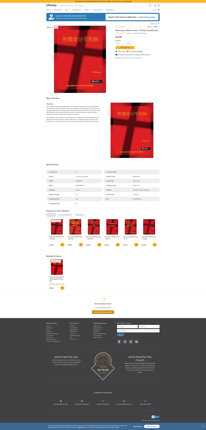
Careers (48, 329)
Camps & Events (97, 10)
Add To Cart (126, 47)
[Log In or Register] (155, 5)
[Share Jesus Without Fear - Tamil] (130, 226)
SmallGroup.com (97, 337)
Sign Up (120, 335)
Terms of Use (49, 337)
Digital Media (76, 10)
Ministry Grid (96, 326)
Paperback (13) (80, 215)
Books (66, 10)
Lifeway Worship (97, 327)
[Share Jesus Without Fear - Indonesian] (93, 226)
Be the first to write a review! (103, 312)
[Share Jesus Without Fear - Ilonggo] (149, 226)
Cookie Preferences (75, 335)
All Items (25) (51, 215)
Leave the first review (140, 33)
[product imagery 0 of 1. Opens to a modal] (80, 59)
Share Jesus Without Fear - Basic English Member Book (56, 279)
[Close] (203, 426)
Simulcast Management (99, 333)
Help (71, 337)
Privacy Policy (49, 335)
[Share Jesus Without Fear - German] (112, 226)
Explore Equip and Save (147, 17)
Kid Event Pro (96, 329)
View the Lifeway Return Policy (134, 58)
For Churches (109, 10)
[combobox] (105, 5)
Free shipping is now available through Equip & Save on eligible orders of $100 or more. (103, 1)
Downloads (96, 331)
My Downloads (74, 327)
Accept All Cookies (151, 426)
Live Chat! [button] (73, 339)
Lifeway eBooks (97, 335)
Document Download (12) (65, 215)
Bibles (48, 10)
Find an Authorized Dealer (53, 341)
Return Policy (73, 331)
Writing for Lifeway (51, 339)
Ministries (86, 10)
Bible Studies (57, 10)
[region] (103, 426)
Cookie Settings (137, 426)
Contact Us (49, 327)
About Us (48, 326)
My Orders (72, 326)
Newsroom (49, 331)
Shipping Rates (74, 329)
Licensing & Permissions (52, 333)
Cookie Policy (81, 427)
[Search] (149, 5)
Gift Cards (72, 333)
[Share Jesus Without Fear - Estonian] (75, 226)
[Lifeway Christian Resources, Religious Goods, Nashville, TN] (156, 416)
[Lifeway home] (51, 5)
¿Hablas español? (155, 23)
